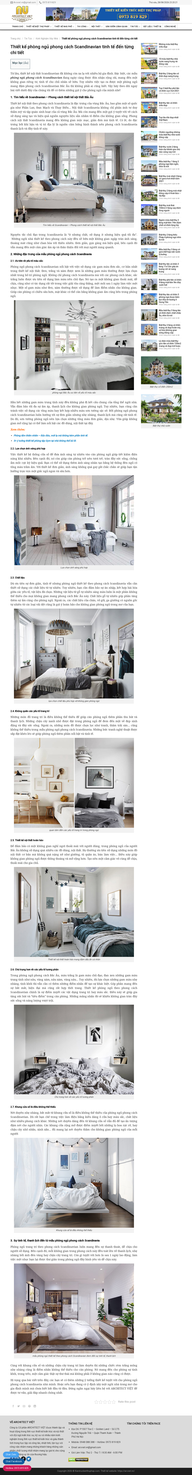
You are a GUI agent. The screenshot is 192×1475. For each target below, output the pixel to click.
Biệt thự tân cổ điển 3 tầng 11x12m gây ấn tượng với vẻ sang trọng (169, 268)
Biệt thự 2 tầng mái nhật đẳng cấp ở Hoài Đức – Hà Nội (170, 193)
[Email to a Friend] (24, 1406)
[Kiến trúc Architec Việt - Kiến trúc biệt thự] (25, 14)
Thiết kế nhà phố (63, 26)
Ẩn (25, 63)
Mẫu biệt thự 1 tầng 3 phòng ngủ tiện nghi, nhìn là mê (169, 164)
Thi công (81, 26)
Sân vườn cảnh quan (117, 26)
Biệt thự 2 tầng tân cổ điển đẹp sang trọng (169, 74)
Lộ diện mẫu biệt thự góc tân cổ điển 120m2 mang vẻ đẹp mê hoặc (170, 343)
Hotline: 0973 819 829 (17, 1468)
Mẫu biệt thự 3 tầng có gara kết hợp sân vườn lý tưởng (169, 252)
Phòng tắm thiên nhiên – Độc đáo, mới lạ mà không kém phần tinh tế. (51, 435)
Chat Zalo (11, 1454)
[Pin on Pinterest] (29, 1406)
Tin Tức (134, 26)
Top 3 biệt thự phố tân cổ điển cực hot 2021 (169, 89)
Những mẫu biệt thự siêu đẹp (168, 45)
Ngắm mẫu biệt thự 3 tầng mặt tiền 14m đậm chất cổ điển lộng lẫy (170, 222)
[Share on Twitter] (18, 1406)
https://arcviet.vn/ (126, 1471)
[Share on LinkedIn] (34, 1406)
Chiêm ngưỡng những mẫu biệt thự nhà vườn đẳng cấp (169, 134)
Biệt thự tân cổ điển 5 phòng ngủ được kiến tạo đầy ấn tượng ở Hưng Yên (169, 298)
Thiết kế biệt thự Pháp (38, 26)
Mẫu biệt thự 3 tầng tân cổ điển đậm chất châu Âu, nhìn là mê (170, 313)
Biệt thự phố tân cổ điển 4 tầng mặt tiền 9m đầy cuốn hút (170, 282)
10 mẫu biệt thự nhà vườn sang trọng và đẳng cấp (168, 61)
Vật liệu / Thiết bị (152, 26)
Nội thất (96, 26)
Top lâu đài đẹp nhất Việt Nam (168, 118)
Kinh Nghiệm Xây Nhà (47, 38)
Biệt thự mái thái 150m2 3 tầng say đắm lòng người (170, 208)
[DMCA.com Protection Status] (78, 1459)
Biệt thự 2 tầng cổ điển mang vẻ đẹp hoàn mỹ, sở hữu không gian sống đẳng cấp (170, 329)
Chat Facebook (14, 1461)
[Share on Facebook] (13, 1406)
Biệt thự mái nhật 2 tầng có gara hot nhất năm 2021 (170, 178)
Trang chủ (17, 26)
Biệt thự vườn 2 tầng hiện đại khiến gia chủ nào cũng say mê (169, 149)
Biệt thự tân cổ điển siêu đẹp (168, 104)
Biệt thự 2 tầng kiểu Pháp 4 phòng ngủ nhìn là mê (170, 237)
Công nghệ (170, 26)
